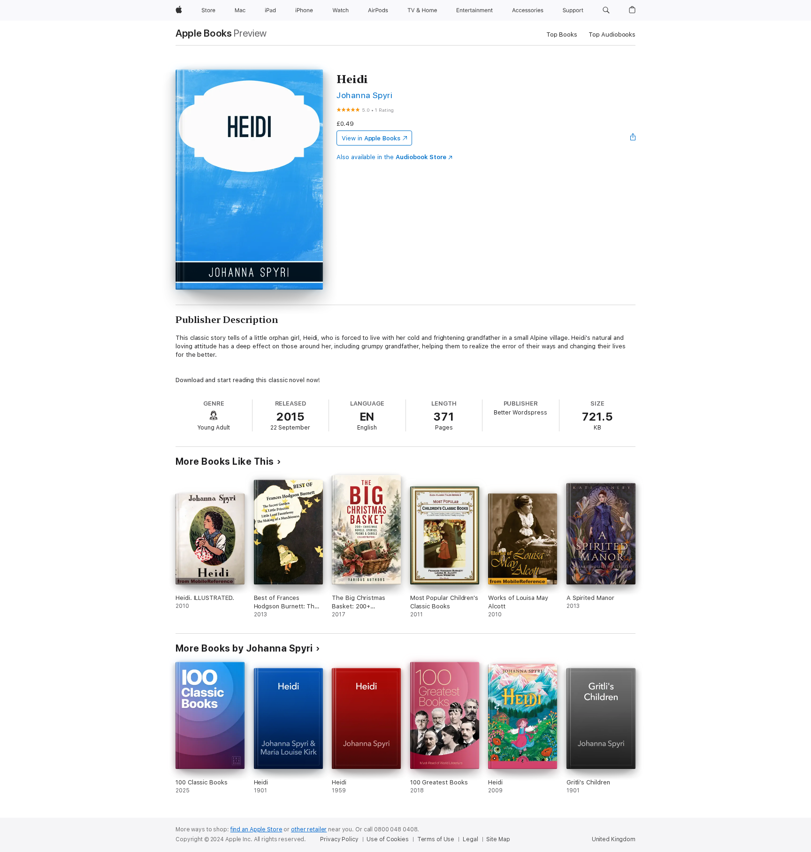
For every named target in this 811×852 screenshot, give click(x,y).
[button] (606, 10)
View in (371, 138)
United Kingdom (613, 839)
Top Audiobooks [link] (612, 34)
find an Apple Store (256, 829)
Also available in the (391, 157)
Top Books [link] (561, 34)
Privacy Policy (339, 839)
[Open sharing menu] (633, 138)
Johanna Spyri (364, 95)
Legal (470, 839)
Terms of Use (436, 839)
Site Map (498, 839)
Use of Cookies (387, 839)
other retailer (309, 829)
